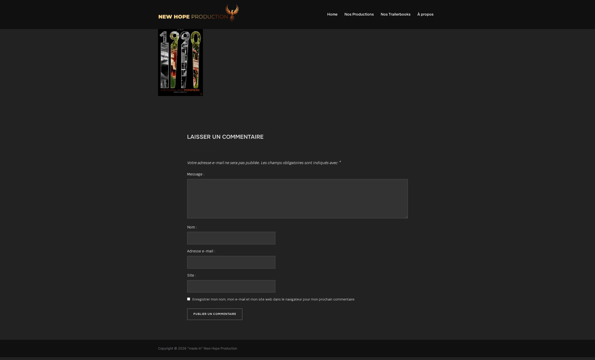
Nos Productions (359, 14)
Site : (191, 275)
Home (332, 14)
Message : (196, 174)
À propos (425, 14)
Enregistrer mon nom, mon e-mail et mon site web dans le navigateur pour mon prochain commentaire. (273, 299)
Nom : (192, 227)
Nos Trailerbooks (395, 14)
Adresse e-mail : (201, 251)
